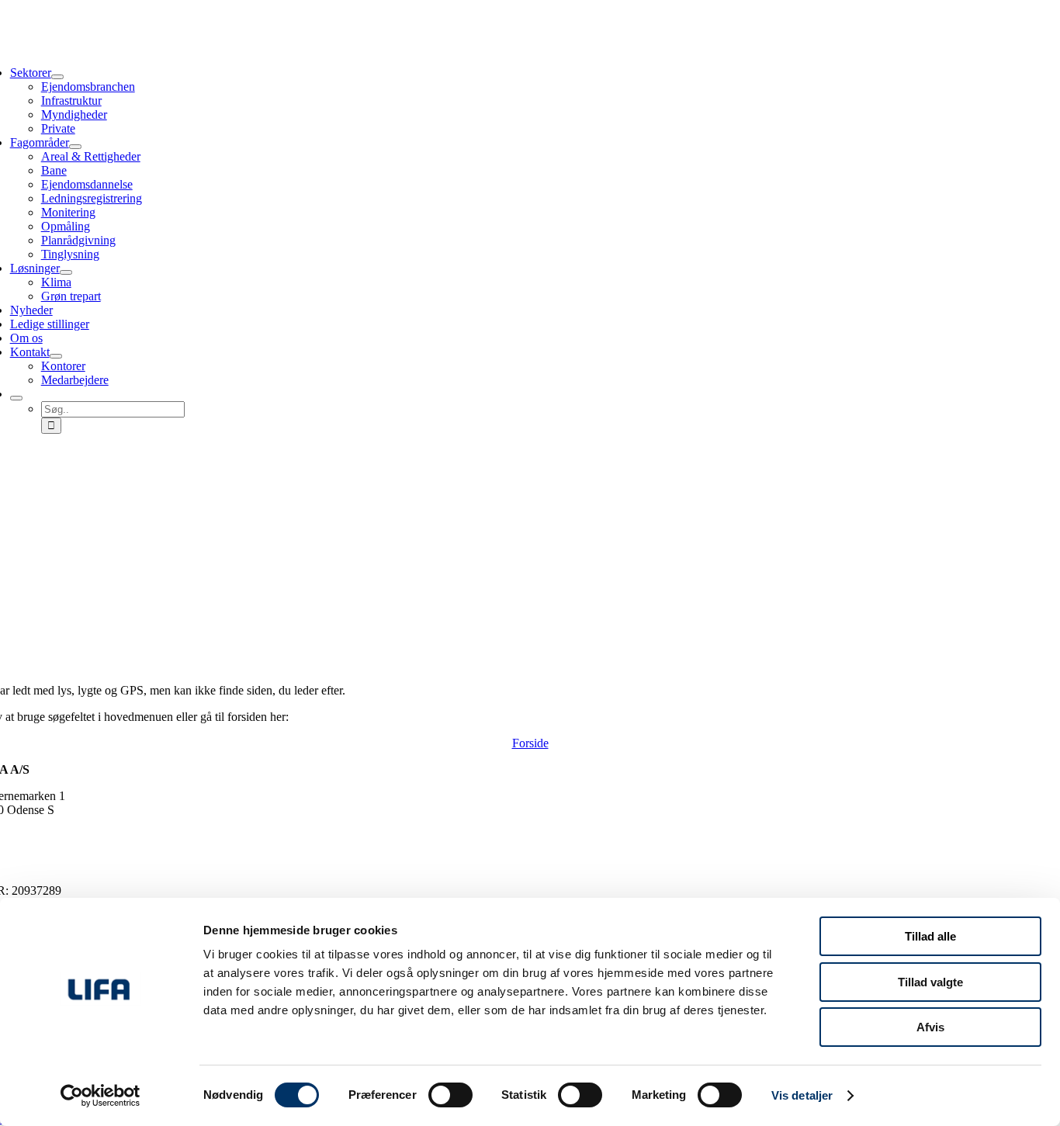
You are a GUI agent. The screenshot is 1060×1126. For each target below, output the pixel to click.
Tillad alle (930, 936)
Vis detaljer (802, 1095)
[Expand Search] (16, 398)
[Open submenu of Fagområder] (75, 146)
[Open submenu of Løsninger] (66, 272)
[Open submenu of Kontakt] (56, 356)
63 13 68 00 (29, 823)
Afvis (930, 1027)
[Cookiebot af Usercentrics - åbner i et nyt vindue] (100, 1095)
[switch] (450, 1095)
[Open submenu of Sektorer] (57, 76)
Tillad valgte (930, 982)
